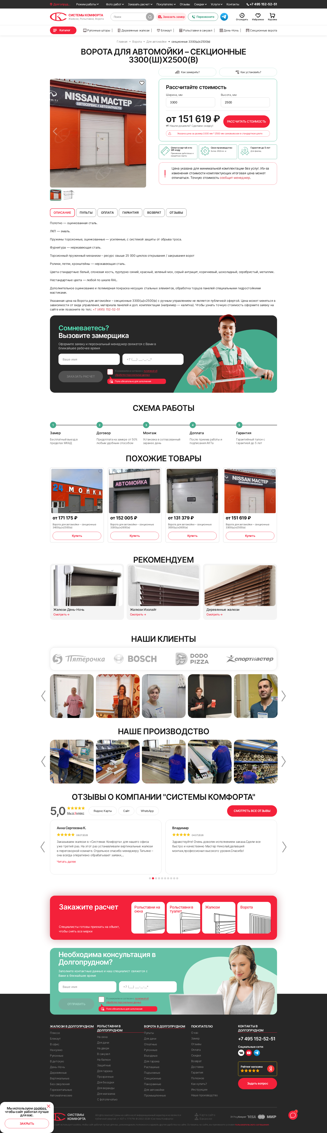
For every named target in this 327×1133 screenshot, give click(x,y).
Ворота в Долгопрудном (164, 1026)
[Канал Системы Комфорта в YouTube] (249, 1053)
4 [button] (159, 878)
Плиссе (55, 1033)
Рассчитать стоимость (246, 121)
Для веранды (105, 1088)
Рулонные (56, 1055)
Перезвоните (205, 17)
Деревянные (58, 1072)
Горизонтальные (61, 1090)
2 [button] (153, 878)
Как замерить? (190, 72)
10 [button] (177, 878)
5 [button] (162, 878)
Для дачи (103, 1042)
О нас (195, 1032)
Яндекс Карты (102, 811)
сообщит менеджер (235, 178)
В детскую (57, 1061)
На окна (102, 1037)
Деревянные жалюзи (135, 30)
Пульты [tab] (86, 212)
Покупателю (164, 4)
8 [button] (171, 878)
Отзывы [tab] (176, 212)
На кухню (56, 1050)
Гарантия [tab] (130, 212)
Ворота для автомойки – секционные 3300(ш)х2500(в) (247, 526)
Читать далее (66, 861)
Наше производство (204, 1095)
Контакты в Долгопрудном (251, 1028)
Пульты (149, 1033)
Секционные (152, 1078)
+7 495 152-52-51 (256, 1039)
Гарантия (197, 1072)
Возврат (196, 1061)
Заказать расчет (139, 4)
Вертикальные (59, 1078)
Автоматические (61, 1095)
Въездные (151, 1055)
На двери (103, 1048)
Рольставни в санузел (197, 30)
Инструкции (199, 1089)
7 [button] (168, 878)
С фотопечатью (107, 1099)
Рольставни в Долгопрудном (110, 1028)
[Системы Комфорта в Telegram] (256, 1053)
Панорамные (152, 1084)
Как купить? (199, 1084)
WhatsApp (147, 811)
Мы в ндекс (75, 813)
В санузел (103, 1054)
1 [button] (150, 878)
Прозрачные (105, 1076)
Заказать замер (174, 17)
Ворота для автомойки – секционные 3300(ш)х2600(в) (132, 526)
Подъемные (152, 1072)
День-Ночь (231, 30)
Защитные (104, 1065)
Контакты (233, 4)
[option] (98, 133)
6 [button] (165, 878)
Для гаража (104, 1071)
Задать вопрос (257, 1083)
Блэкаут (166, 30)
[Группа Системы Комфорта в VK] (241, 1053)
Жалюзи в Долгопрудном (72, 1026)
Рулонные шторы (98, 30)
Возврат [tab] (154, 212)
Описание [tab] (62, 212)
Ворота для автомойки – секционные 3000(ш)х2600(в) (190, 526)
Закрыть (27, 1123)
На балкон (104, 1059)
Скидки (199, 4)
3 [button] (156, 878)
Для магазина (106, 1093)
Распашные (151, 1067)
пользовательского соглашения (252, 1124)
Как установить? (251, 72)
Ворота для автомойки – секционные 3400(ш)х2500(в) (74, 526)
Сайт (126, 811)
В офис (54, 1044)
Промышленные (155, 1095)
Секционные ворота (263, 30)
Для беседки (105, 1082)
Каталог (64, 30)
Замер (195, 1038)
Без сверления (60, 1084)
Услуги (215, 4)
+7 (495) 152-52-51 (106, 309)
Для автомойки (154, 1090)
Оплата (196, 1050)
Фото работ (113, 4)
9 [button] (174, 878)
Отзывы (185, 4)
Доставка (197, 1067)
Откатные (150, 1044)
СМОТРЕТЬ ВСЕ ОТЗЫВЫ (252, 811)
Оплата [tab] (107, 212)
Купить (77, 536)
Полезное (197, 1078)
